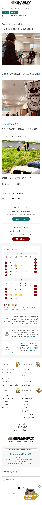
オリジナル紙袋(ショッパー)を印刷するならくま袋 (21, 493)
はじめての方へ (27, 369)
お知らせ (25, 404)
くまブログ (25, 407)
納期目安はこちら (31, 323)
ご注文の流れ (26, 372)
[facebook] (19, 488)
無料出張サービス (7, 398)
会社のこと (14, 12)
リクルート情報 (21, 424)
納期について (26, 375)
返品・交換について (28, 385)
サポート (5, 390)
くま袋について (28, 390)
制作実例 (25, 411)
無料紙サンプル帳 (7, 381)
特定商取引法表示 (21, 427)
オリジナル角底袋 (7, 372)
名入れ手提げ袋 (7, 375)
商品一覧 (5, 364)
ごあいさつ (25, 395)
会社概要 (25, 401)
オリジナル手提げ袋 (8, 369)
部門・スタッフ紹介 (28, 414)
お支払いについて (28, 381)
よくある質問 (6, 401)
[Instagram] (23, 488)
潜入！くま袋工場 (28, 417)
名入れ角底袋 (6, 378)
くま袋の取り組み (28, 398)
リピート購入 (6, 407)
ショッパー (5, 12)
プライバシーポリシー (21, 430)
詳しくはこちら (32, 337)
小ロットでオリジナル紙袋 (10, 385)
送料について (26, 378)
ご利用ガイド (27, 364)
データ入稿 (5, 404)
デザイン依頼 (6, 395)
